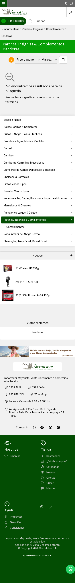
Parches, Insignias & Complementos (43, 29)
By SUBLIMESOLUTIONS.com (37, 555)
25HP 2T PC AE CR (26, 281)
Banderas (6, 36)
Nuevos (38, 255)
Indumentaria (11, 29)
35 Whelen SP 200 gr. (27, 268)
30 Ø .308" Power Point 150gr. (33, 295)
